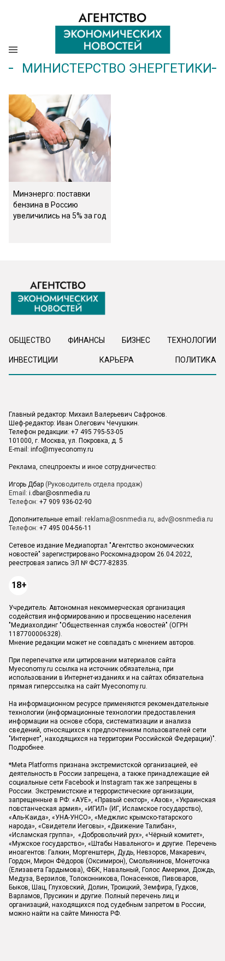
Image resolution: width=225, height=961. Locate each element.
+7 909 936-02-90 (65, 502)
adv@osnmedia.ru (185, 519)
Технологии (191, 340)
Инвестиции (33, 359)
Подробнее (26, 747)
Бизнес (136, 340)
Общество (30, 340)
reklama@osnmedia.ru (119, 519)
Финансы (86, 340)
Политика (195, 359)
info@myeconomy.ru (62, 449)
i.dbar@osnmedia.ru (59, 493)
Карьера (116, 359)
